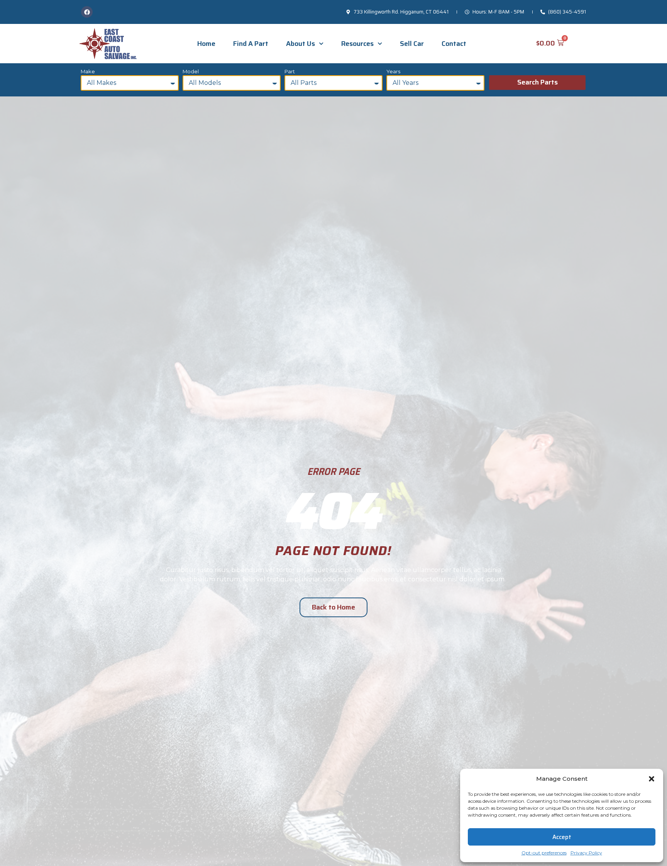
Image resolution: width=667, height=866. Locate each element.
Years (393, 71)
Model (191, 71)
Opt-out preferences (544, 853)
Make (88, 71)
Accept (561, 837)
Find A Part (250, 43)
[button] (651, 779)
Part (289, 71)
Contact (454, 43)
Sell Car (412, 43)
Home (206, 43)
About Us (300, 43)
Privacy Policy (586, 853)
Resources (357, 43)
